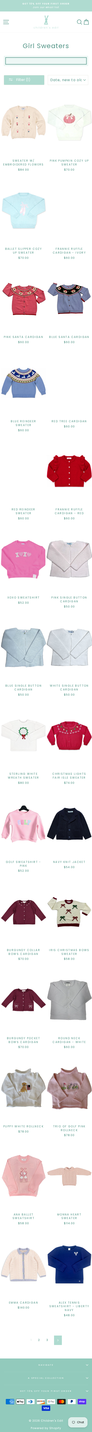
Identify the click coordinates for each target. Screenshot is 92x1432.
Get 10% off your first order (46, 1391)
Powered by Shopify (46, 1428)
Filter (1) (22, 79)
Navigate (46, 1364)
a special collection (46, 1377)
